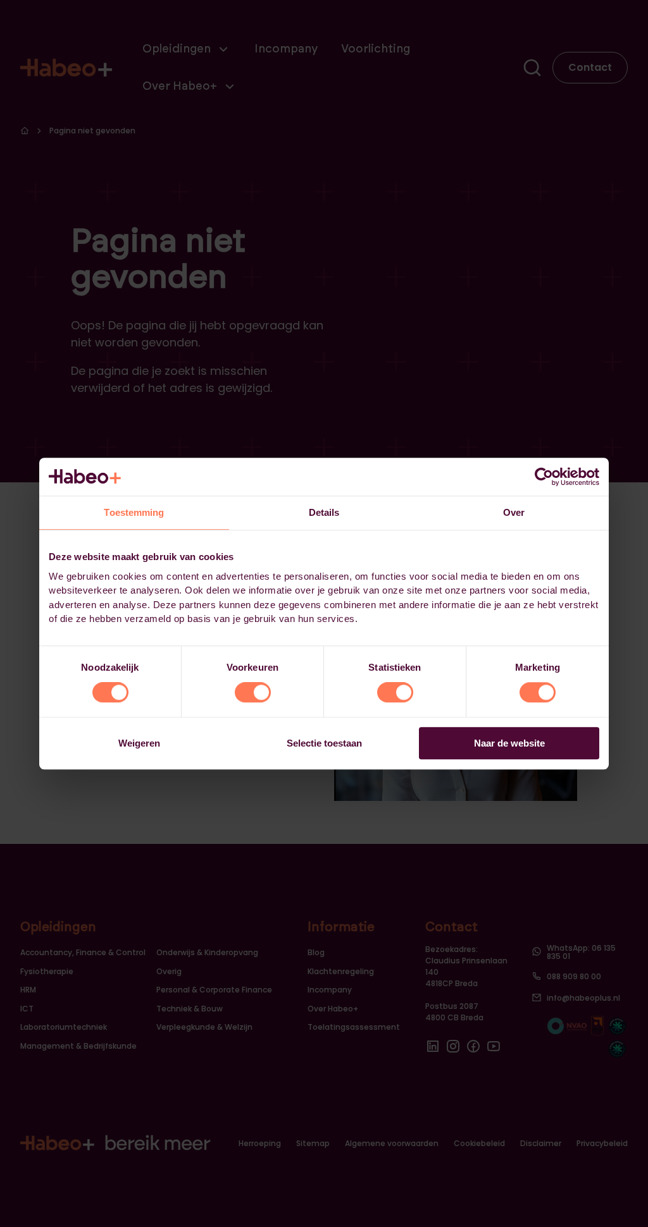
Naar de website (509, 743)
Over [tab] (514, 512)
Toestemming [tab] (134, 512)
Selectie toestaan (324, 743)
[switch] (253, 693)
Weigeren (139, 743)
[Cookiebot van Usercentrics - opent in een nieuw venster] (544, 476)
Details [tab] (324, 512)
